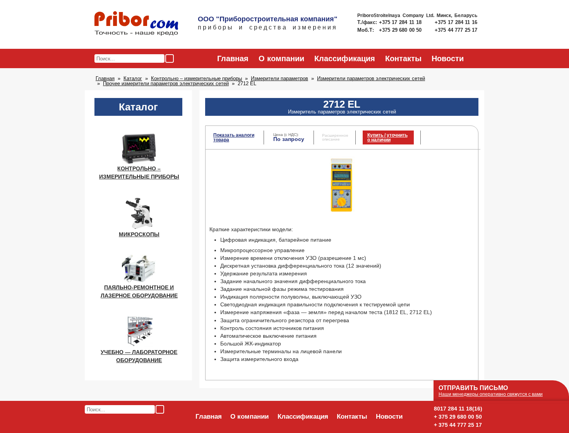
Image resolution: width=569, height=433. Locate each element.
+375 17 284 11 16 (456, 22)
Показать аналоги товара (233, 137)
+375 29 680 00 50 (401, 30)
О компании (281, 58)
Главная (233, 58)
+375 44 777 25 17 (456, 30)
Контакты (403, 58)
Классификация (344, 58)
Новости (448, 58)
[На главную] (136, 24)
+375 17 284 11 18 (401, 22)
